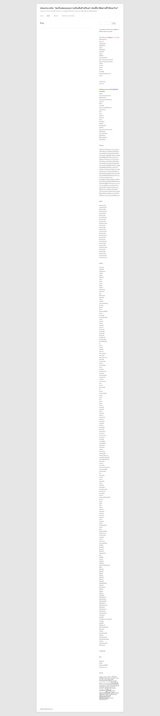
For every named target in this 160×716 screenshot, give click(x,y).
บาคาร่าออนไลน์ (103, 57)
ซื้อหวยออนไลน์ (103, 137)
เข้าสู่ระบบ (101, 661)
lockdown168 (102, 371)
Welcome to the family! (68, 16)
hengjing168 (102, 337)
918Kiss (101, 287)
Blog (48, 16)
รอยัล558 (101, 561)
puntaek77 (101, 437)
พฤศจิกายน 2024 (103, 247)
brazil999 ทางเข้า (103, 317)
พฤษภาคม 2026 (103, 211)
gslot (100, 111)
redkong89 (101, 445)
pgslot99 (101, 115)
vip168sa (101, 517)
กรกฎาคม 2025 (102, 231)
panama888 (102, 387)
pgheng (101, 405)
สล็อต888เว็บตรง (103, 583)
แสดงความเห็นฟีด (103, 665)
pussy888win (102, 443)
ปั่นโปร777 (101, 551)
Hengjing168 (102, 43)
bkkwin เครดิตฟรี (103, 311)
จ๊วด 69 (100, 527)
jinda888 (101, 349)
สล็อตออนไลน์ (102, 599)
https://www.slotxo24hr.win (106, 59)
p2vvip (100, 385)
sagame (101, 449)
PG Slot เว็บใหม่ (103, 393)
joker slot (101, 83)
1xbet (100, 279)
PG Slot (101, 391)
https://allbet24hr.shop (105, 73)
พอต (100, 555)
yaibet (100, 519)
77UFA (100, 283)
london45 (101, 373)
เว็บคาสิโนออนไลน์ (103, 627)
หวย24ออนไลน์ (102, 613)
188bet (101, 275)
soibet (100, 483)
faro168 (101, 321)
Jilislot (100, 345)
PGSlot (100, 411)
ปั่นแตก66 (101, 547)
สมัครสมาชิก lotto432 (104, 565)
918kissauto (102, 289)
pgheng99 (101, 407)
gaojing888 (101, 331)
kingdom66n (102, 361)
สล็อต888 (101, 581)
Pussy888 (101, 439)
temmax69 (101, 493)
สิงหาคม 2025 (102, 229)
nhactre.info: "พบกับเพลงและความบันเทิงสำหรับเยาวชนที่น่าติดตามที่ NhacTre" (79, 7)
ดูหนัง (100, 103)
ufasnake (101, 513)
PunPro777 (102, 433)
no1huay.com (102, 381)
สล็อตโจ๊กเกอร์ (102, 609)
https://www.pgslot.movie (105, 129)
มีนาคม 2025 (102, 239)
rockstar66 (101, 447)
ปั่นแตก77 (101, 549)
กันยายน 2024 (102, 251)
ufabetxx (101, 509)
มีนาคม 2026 (102, 215)
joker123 (101, 101)
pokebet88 (101, 427)
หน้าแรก (42, 16)
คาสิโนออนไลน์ (103, 525)
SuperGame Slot (103, 489)
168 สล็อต (101, 269)
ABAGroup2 (102, 295)
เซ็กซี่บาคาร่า (102, 625)
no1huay (101, 379)
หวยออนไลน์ (102, 139)
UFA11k (101, 499)
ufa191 (100, 501)
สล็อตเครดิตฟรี (102, 601)
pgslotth (101, 425)
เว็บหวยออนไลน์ (103, 637)
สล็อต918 (101, 585)
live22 (100, 119)
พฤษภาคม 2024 (103, 257)
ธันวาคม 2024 (102, 245)
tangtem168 (102, 491)
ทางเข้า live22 (102, 533)
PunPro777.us (102, 435)
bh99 (100, 309)
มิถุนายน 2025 (102, 233)
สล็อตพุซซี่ (101, 595)
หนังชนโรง (101, 121)
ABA (100, 293)
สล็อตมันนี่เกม (102, 597)
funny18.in (101, 329)
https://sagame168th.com (105, 99)
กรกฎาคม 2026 (102, 207)
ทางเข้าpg (101, 537)
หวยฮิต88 (101, 617)
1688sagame (102, 271)
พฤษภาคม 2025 (103, 235)
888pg (100, 285)
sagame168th (102, 453)
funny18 (101, 327)
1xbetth (101, 65)
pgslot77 (101, 415)
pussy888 (101, 105)
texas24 (101, 495)
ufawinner (101, 515)
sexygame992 (102, 471)
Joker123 (101, 351)
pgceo (100, 401)
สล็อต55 (101, 573)
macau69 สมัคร (103, 375)
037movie (101, 267)
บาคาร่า (101, 539)
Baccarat (101, 305)
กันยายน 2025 (102, 227)
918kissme (101, 291)
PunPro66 (101, 429)
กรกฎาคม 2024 (102, 255)
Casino (100, 319)
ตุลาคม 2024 (102, 249)
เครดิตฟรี (101, 623)
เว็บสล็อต (101, 635)
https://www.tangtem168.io (106, 61)
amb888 (101, 301)
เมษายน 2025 (102, 237)
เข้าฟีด (100, 663)
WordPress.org (102, 667)
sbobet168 (101, 461)
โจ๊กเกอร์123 (102, 645)
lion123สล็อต (102, 365)
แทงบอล (101, 641)
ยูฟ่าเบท (101, 559)
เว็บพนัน (101, 631)
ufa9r (100, 505)
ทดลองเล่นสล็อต (103, 531)
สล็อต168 (101, 569)
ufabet (100, 507)
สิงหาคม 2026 (102, 205)
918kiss (101, 93)
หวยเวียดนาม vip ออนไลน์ (105, 619)
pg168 (100, 395)
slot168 (101, 477)
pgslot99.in (102, 421)
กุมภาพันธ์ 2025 (103, 241)
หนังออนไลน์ (102, 611)
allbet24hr (101, 297)
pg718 (100, 397)
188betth (101, 277)
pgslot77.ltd (102, 417)
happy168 (101, 335)
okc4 (100, 383)
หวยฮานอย (101, 615)
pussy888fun (102, 441)
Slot (100, 473)
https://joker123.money (105, 95)
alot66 (100, 299)
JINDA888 (101, 51)
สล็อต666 (101, 577)
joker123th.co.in (103, 357)
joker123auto (102, 353)
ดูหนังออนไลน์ (102, 97)
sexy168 (101, 463)
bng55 (100, 313)
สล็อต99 (101, 589)
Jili (99, 343)
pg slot (100, 67)
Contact (56, 16)
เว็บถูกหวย (101, 629)
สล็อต (100, 567)
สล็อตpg (101, 591)
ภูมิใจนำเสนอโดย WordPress (46, 709)
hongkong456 (102, 339)
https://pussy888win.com (105, 107)
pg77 (100, 113)
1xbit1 (100, 281)
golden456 (101, 333)
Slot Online (102, 475)
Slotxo (100, 479)
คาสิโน (100, 523)
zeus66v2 (101, 521)
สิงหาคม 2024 (102, 253)
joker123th (101, 355)
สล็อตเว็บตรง (102, 45)
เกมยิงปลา (101, 621)
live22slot (101, 369)
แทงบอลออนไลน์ (103, 643)
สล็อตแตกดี (101, 607)
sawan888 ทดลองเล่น (104, 457)
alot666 (117, 678)
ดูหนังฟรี (101, 123)
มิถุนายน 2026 (102, 209)
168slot (101, 273)
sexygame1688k (103, 469)
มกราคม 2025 (102, 243)
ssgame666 (102, 487)
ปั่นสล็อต (101, 545)
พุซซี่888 (101, 55)
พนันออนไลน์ (102, 553)
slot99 (100, 47)
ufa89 (100, 503)
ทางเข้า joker (102, 81)
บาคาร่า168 (102, 541)
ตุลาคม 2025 (102, 225)
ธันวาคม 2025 (102, 221)
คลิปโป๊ (100, 63)
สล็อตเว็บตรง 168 (103, 605)
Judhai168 (101, 359)
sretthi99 (101, 485)
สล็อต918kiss (102, 587)
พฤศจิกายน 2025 (103, 223)
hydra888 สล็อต (103, 341)
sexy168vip (102, 465)
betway (101, 307)
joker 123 (101, 41)
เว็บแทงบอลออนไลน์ (104, 639)
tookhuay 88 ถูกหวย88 (104, 497)
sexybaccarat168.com (104, 467)
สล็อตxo (101, 593)
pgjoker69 (101, 409)
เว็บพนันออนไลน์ (103, 633)
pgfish (100, 403)
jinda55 (101, 347)
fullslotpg (101, 117)
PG (100, 389)
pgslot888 (101, 71)
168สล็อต (105, 676)
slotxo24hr (101, 481)
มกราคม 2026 (102, 219)
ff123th (101, 323)
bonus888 (101, 315)
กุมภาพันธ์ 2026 (103, 217)
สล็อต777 (101, 579)
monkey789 (102, 377)
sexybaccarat (102, 109)
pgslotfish (101, 423)
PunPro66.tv (102, 431)
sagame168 (102, 451)
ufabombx (101, 511)
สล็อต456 (101, 571)
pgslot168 (101, 413)
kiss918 (101, 363)
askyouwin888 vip (103, 303)
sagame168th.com (103, 455)
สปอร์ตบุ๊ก (101, 563)
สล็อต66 (101, 575)
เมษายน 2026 (102, 213)
